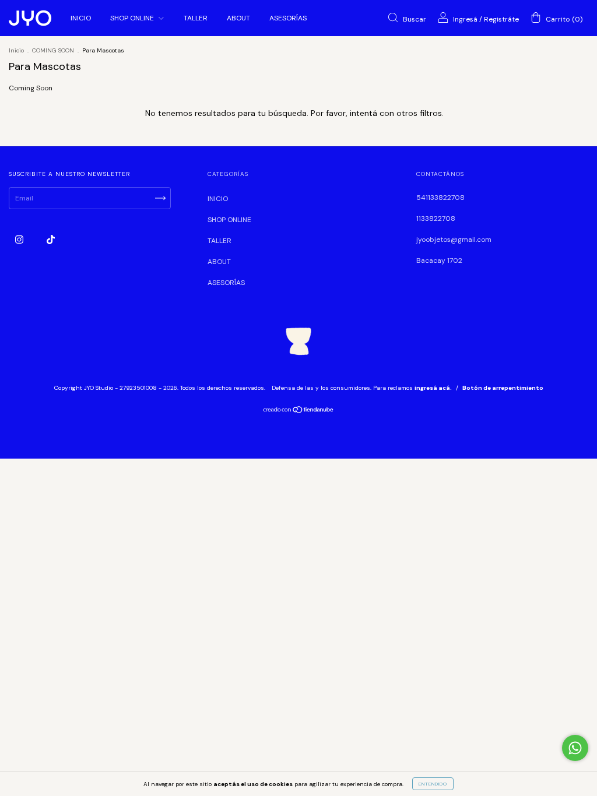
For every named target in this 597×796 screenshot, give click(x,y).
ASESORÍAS (288, 18)
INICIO (81, 18)
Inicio (16, 50)
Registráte (501, 19)
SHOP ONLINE (133, 18)
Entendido (433, 784)
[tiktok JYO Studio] (50, 239)
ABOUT (238, 18)
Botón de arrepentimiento (502, 388)
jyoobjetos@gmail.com (453, 239)
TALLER (196, 18)
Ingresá (465, 19)
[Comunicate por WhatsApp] (575, 748)
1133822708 (435, 218)
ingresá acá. (433, 388)
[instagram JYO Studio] (20, 239)
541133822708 (440, 197)
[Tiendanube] (298, 411)
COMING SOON (53, 50)
